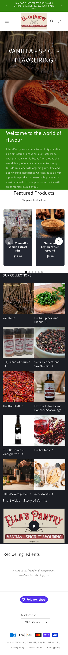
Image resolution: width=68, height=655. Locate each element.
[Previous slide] (9, 241)
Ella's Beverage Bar (15, 494)
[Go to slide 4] (35, 272)
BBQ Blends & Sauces (16, 362)
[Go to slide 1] (26, 272)
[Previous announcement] (6, 6)
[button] (7, 21)
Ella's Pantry (21, 642)
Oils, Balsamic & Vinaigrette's (13, 452)
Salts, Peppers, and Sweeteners (46, 364)
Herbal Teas (42, 450)
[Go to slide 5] (39, 272)
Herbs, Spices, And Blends (46, 320)
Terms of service (35, 647)
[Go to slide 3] (32, 272)
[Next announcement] (61, 6)
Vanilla (7, 318)
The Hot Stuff (11, 406)
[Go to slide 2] (29, 272)
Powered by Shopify (36, 642)
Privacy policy (17, 647)
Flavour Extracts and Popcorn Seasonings (48, 408)
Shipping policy (53, 647)
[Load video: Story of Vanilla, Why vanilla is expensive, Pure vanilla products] (34, 526)
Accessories (42, 494)
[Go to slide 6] (42, 272)
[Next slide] (59, 241)
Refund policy (54, 642)
